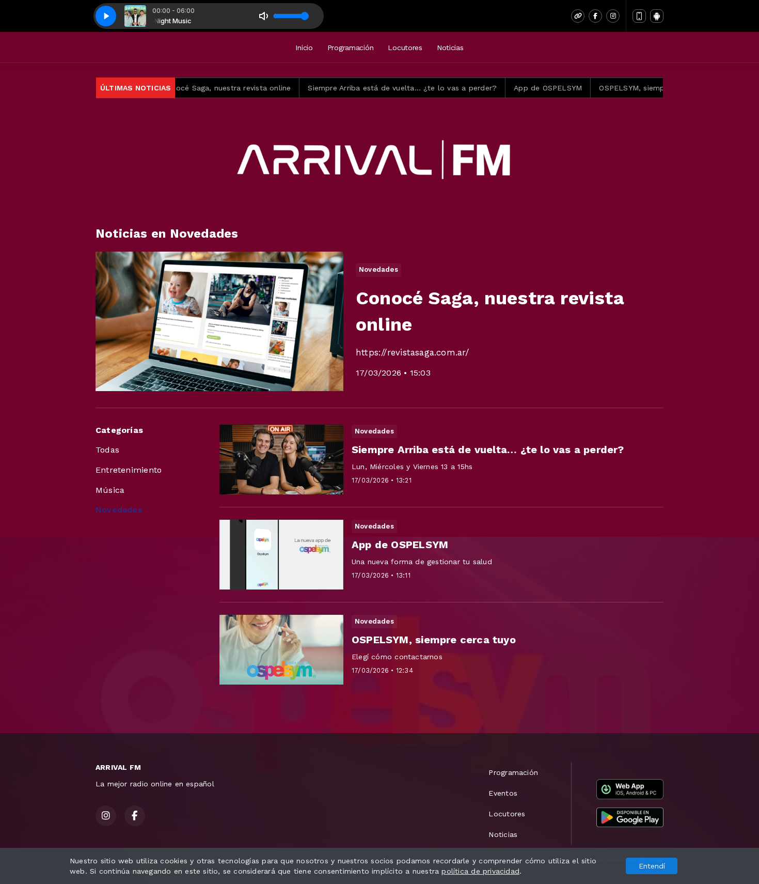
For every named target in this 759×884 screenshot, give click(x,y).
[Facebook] (595, 16)
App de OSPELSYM (511, 88)
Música (110, 490)
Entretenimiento (129, 470)
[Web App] (639, 16)
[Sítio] (577, 16)
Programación (350, 47)
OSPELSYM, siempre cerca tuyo (619, 88)
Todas (107, 450)
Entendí (652, 866)
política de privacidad (480, 871)
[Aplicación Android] (656, 16)
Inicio (303, 47)
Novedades (119, 510)
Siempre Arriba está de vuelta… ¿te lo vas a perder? (365, 88)
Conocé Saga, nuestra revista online (189, 88)
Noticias (450, 47)
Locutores (405, 47)
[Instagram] (613, 16)
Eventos (502, 793)
